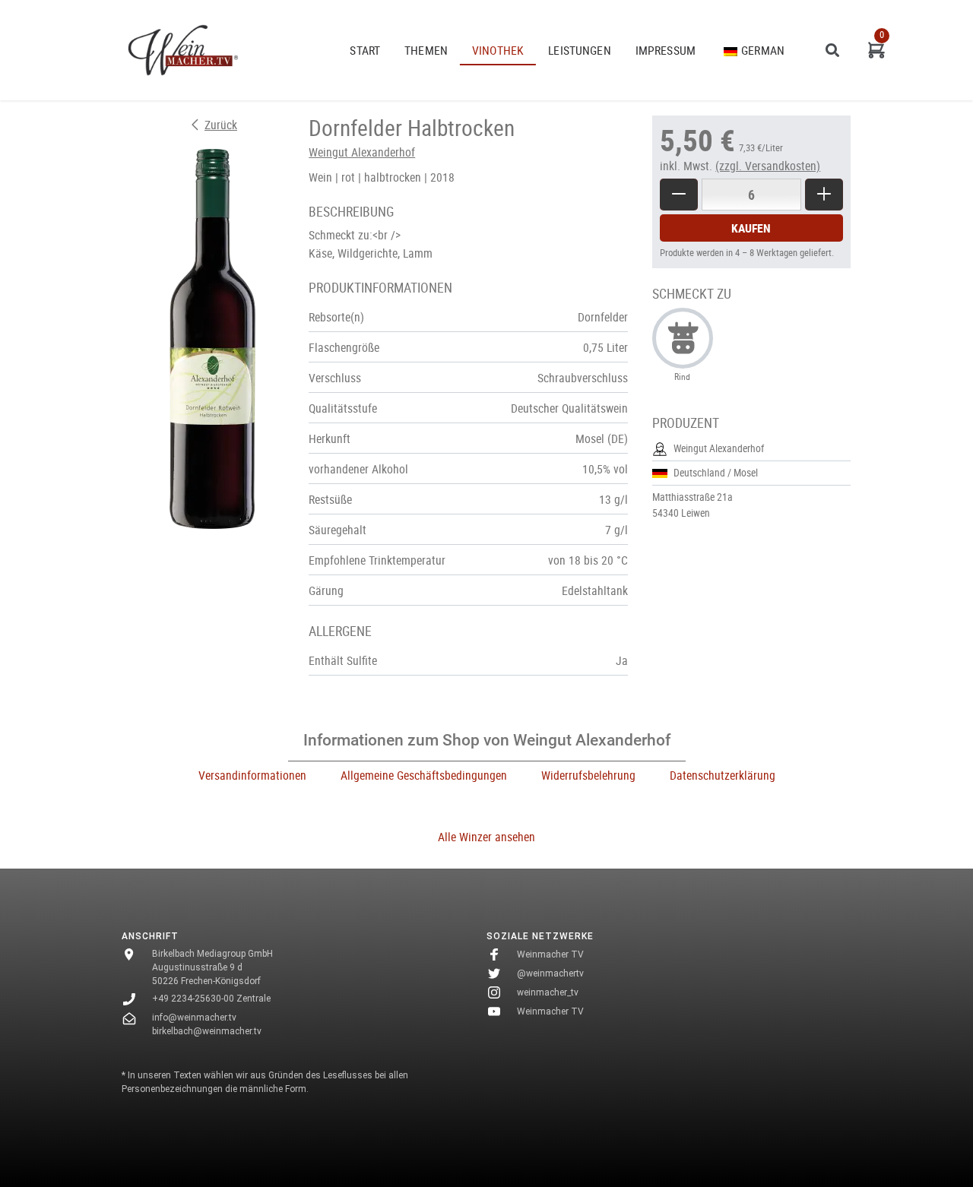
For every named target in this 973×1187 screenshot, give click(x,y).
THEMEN (426, 50)
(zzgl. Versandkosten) (767, 165)
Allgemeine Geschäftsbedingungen (424, 775)
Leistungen (579, 50)
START (365, 50)
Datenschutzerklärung (722, 775)
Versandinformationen (252, 775)
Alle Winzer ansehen (486, 836)
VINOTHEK (498, 50)
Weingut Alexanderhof (362, 152)
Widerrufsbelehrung (588, 775)
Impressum (665, 50)
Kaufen (751, 228)
